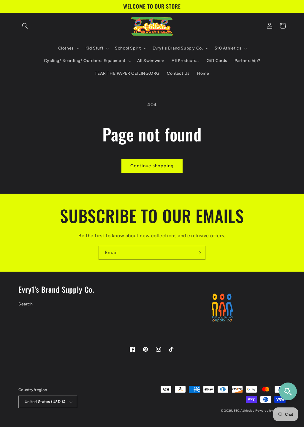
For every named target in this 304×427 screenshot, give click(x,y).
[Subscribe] (198, 253)
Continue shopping (152, 165)
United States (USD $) (45, 401)
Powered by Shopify (270, 410)
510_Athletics (244, 410)
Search (25, 304)
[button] (24, 25)
